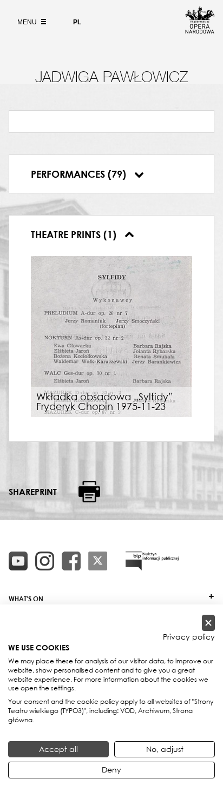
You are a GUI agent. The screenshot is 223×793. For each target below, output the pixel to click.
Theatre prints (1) (75, 234)
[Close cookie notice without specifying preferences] (208, 623)
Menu (27, 22)
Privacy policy (189, 637)
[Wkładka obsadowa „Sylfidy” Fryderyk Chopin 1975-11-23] (111, 335)
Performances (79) (80, 174)
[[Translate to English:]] (152, 561)
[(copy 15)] (18, 561)
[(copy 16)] (44, 561)
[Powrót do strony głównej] (199, 30)
